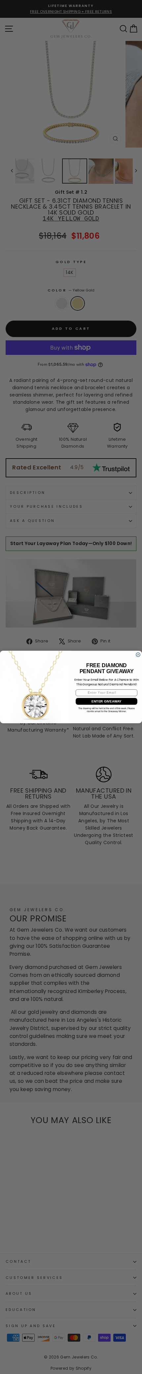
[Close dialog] (138, 655)
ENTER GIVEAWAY (106, 701)
